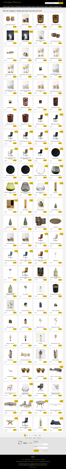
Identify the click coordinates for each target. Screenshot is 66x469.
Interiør (42, 6)
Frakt (23, 459)
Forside (5, 6)
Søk (61, 3)
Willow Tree (56, 6)
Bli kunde (30, 437)
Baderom (33, 6)
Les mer (36, 465)
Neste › (35, 435)
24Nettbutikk (35, 467)
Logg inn (34, 437)
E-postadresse (36, 442)
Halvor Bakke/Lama (18, 6)
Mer (60, 6)
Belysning (38, 6)
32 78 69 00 (37, 461)
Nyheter (8, 6)
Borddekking (51, 6)
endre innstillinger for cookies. (43, 465)
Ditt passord (35, 446)
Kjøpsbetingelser (28, 459)
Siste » (40, 435)
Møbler (24, 6)
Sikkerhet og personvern (36, 459)
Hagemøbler (29, 6)
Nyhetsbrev (43, 459)
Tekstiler (46, 6)
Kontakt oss (39, 437)
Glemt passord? (45, 450)
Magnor (12, 6)
